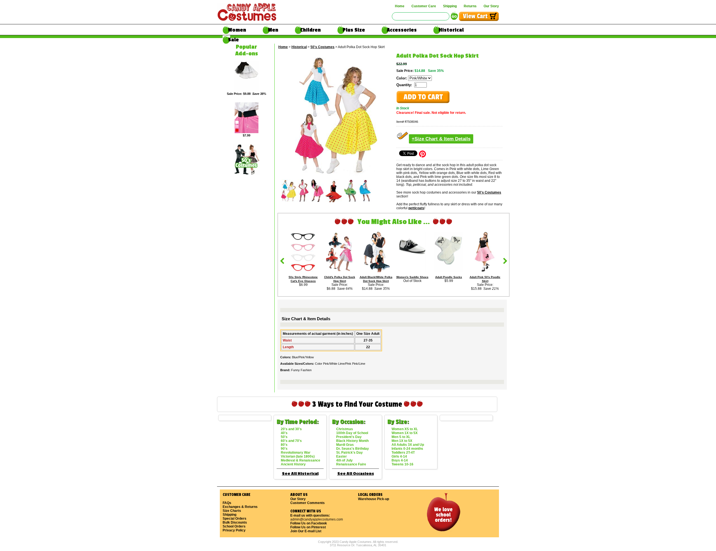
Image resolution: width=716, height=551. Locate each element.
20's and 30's (291, 429)
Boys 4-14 (400, 460)
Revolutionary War (295, 453)
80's (284, 445)
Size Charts (232, 511)
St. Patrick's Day (349, 453)
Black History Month (352, 441)
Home (399, 6)
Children (310, 30)
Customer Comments (307, 503)
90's (284, 449)
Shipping (450, 6)
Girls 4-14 (399, 456)
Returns (470, 6)
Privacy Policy (234, 530)
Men (273, 30)
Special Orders (234, 519)
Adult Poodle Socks (448, 277)
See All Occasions (355, 473)
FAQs (227, 503)
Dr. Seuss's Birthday (352, 449)
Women (237, 30)
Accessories (402, 30)
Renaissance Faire (351, 464)
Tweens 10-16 (402, 464)
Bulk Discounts (235, 522)
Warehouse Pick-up (373, 499)
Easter (341, 456)
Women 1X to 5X (405, 433)
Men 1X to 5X (402, 441)
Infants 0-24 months (407, 449)
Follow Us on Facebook (308, 523)
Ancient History (293, 464)
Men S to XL (401, 437)
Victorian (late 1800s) (298, 456)
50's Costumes (322, 47)
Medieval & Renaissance (300, 460)
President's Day (349, 437)
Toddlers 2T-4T (403, 453)
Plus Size (354, 30)
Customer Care (423, 6)
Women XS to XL (405, 429)
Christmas (344, 429)
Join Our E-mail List (305, 531)
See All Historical (300, 473)
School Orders (234, 526)
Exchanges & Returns (240, 507)
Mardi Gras (345, 445)
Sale (233, 40)
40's (284, 433)
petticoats (416, 208)
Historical (451, 30)
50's (284, 437)
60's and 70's (291, 441)
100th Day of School (352, 433)
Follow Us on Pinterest (308, 527)
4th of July (344, 460)
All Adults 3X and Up (408, 445)
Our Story (491, 6)
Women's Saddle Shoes (412, 277)
